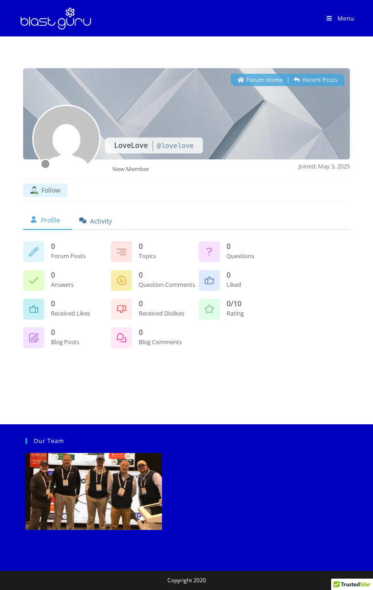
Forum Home (263, 80)
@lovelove (175, 146)
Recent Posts (319, 80)
